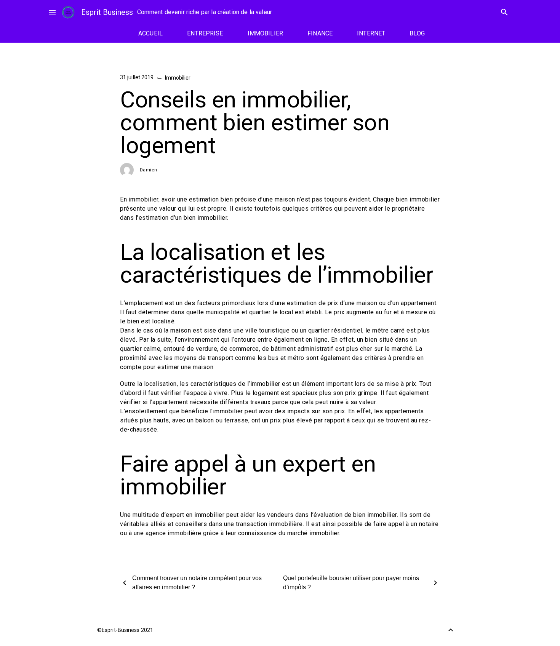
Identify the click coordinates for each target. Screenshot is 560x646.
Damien (148, 170)
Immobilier (178, 78)
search (504, 12)
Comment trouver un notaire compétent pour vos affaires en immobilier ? (197, 582)
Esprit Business (107, 12)
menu (52, 12)
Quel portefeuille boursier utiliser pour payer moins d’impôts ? (351, 582)
